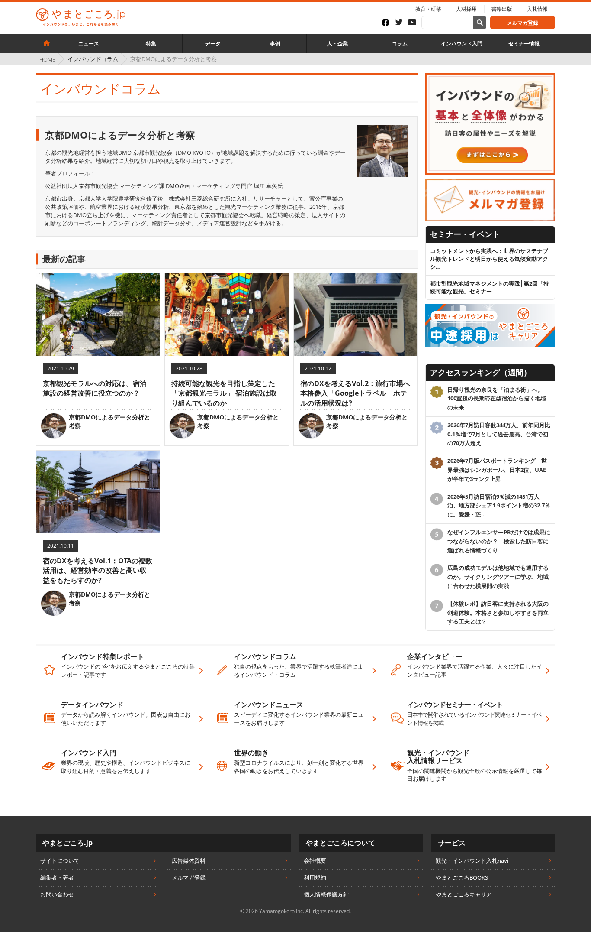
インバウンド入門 (461, 43)
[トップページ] (47, 43)
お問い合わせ (57, 894)
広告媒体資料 (189, 860)
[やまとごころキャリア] (490, 308)
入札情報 (537, 9)
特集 (151, 43)
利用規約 (315, 877)
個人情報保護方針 (326, 894)
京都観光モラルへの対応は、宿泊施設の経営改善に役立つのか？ (95, 388)
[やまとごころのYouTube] (414, 23)
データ (213, 43)
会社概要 (315, 860)
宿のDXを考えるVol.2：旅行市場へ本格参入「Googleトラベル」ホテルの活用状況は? (355, 393)
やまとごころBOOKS (462, 877)
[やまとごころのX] (401, 23)
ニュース (88, 43)
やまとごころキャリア (464, 894)
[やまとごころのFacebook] (388, 22)
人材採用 (466, 9)
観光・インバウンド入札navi (472, 860)
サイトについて (60, 860)
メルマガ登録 (522, 22)
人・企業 (337, 43)
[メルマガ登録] (490, 183)
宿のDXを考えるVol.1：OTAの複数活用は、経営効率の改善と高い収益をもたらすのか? (97, 570)
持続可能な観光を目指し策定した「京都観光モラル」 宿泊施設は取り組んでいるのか (224, 393)
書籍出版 (501, 9)
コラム (400, 43)
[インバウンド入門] (490, 77)
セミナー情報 (524, 43)
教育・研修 (428, 9)
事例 (275, 43)
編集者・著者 (57, 877)
